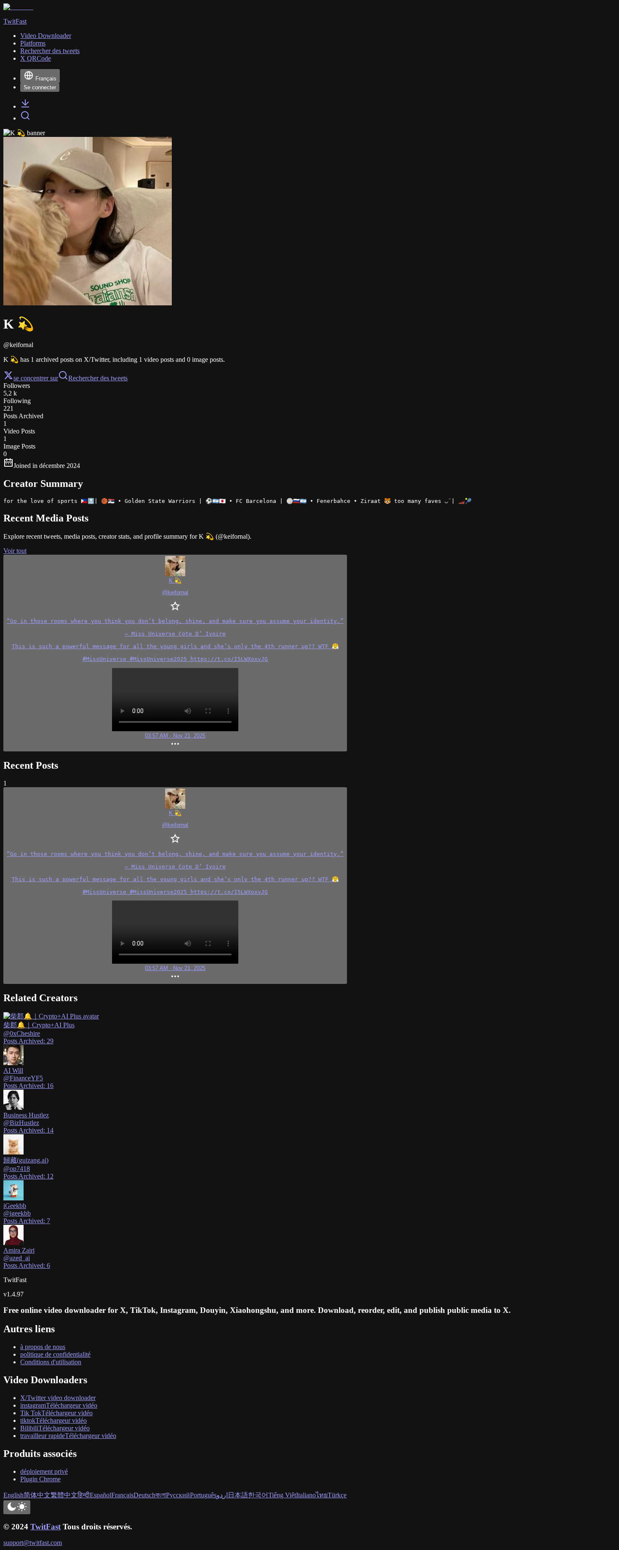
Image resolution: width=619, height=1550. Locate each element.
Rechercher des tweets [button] (98, 378)
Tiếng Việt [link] (282, 1495)
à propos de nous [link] (42, 1346)
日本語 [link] (238, 1495)
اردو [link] (222, 1495)
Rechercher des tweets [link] (50, 50)
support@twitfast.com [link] (32, 1542)
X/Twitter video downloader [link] (58, 1397)
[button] (175, 653)
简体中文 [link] (37, 1495)
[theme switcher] (16, 1507)
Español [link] (100, 1495)
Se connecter (40, 87)
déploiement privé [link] (44, 1471)
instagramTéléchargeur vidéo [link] (58, 1405)
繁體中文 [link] (64, 1495)
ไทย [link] (322, 1495)
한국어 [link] (258, 1495)
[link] (25, 106)
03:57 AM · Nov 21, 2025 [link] (175, 735)
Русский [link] (178, 1495)
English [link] (13, 1495)
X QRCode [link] (35, 58)
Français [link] (122, 1495)
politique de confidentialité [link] (55, 1354)
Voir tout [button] (15, 550)
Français (45, 78)
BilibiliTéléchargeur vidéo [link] (55, 1428)
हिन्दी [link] (83, 1495)
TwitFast (45, 1526)
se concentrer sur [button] (35, 378)
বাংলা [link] (160, 1495)
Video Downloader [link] (45, 35)
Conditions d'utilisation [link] (50, 1362)
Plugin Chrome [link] (40, 1479)
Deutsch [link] (144, 1495)
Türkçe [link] (337, 1495)
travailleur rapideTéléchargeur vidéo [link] (68, 1435)
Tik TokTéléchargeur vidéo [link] (56, 1412)
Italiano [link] (306, 1495)
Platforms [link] (32, 43)
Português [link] (203, 1495)
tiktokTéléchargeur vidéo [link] (53, 1420)
